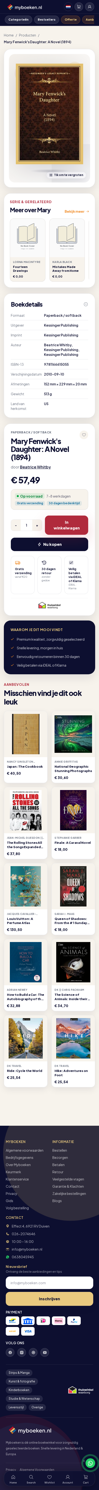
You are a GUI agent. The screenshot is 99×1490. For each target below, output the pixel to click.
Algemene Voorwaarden (37, 1470)
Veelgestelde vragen (68, 1179)
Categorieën (18, 19)
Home (9, 35)
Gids (9, 1200)
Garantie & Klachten (68, 1186)
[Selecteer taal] (68, 6)
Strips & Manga (19, 1372)
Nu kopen (52, 544)
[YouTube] (44, 1352)
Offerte (71, 19)
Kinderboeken (19, 1390)
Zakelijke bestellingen (69, 1193)
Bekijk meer (75, 211)
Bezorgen (60, 1157)
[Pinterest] (33, 1352)
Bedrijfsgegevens (19, 1157)
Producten (27, 35)
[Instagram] (21, 1352)
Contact (12, 1186)
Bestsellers (47, 19)
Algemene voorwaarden (24, 1150)
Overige (37, 1407)
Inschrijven (49, 1298)
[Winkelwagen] (78, 6)
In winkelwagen (67, 525)
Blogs (57, 1200)
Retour (57, 1172)
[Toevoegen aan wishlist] (84, 435)
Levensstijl (16, 1407)
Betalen (58, 1164)
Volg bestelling (17, 1208)
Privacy (11, 1193)
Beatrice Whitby (35, 466)
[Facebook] (10, 1352)
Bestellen (59, 1150)
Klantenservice (17, 1179)
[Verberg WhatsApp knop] (82, 1463)
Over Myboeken (18, 1164)
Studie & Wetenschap (24, 1398)
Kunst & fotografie (22, 1381)
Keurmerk (13, 1172)
